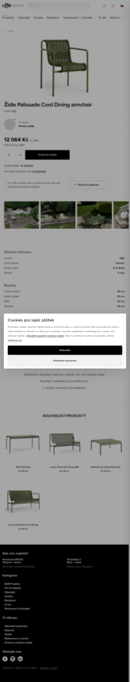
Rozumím (65, 350)
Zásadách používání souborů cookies (45, 335)
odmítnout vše (15, 340)
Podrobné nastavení (65, 360)
